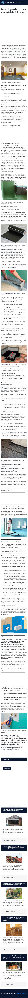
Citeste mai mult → (9, 840)
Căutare (7, 768)
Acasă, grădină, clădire (12, 2)
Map (18, 993)
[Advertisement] (14, 28)
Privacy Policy (23, 993)
